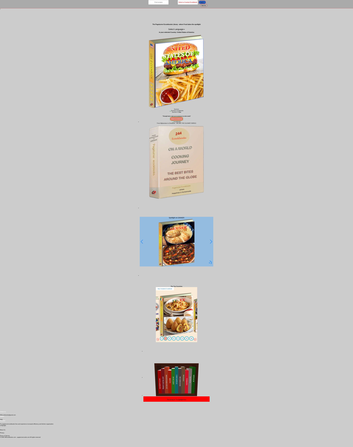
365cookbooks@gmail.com (8, 415)
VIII (191, 338)
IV (173, 338)
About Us (2, 430)
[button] (211, 242)
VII (186, 338)
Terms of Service (5, 435)
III (169, 338)
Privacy (2, 432)
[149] (176, 121)
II (165, 338)
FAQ (1, 419)
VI (182, 338)
